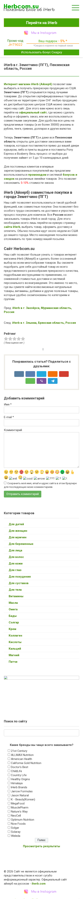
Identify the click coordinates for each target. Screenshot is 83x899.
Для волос (16, 557)
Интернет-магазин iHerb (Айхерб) (28, 84)
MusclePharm (19, 807)
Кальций (15, 648)
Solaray (15, 832)
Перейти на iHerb (41, 22)
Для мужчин (17, 537)
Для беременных (21, 544)
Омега (13, 609)
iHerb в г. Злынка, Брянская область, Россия (44, 323)
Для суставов (19, 583)
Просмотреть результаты (41, 846)
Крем (12, 629)
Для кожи (16, 563)
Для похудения (20, 576)
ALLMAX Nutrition (22, 755)
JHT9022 (15, 45)
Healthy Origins (20, 779)
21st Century (19, 751)
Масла (13, 603)
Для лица (15, 550)
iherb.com (39, 883)
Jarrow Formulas (22, 791)
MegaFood (18, 803)
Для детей (16, 524)
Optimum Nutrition (22, 819)
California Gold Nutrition (26, 763)
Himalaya (17, 783)
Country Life (19, 775)
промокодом (37, 174)
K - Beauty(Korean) (23, 799)
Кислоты (15, 642)
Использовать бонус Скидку (41, 52)
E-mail (9, 417)
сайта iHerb (12, 227)
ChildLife (16, 771)
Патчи (13, 661)
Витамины (16, 596)
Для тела (15, 589)
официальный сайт (33, 112)
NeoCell (16, 815)
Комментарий (13, 430)
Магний (14, 655)
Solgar (15, 827)
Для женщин (18, 531)
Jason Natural (20, 795)
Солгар (14, 622)
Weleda (15, 836)
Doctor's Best (19, 767)
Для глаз (15, 570)
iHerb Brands (19, 787)
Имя (8, 404)
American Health (21, 759)
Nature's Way (19, 811)
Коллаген (15, 635)
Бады (13, 616)
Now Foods (18, 823)
